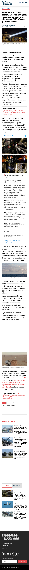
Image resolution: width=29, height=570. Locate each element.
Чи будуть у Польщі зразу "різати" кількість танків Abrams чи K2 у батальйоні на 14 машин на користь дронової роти (20, 455)
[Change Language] (20, 2)
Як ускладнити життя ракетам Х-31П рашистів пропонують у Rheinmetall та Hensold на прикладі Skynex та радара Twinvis (20, 443)
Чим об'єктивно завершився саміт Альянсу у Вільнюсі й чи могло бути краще (14, 396)
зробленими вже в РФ (18, 378)
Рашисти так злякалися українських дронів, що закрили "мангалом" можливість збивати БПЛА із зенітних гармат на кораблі (20, 431)
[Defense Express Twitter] (12, 554)
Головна (3, 8)
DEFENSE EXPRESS (8, 25)
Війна (13, 403)
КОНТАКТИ (4, 548)
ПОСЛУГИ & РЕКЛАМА (7, 543)
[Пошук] (23, 2)
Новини (8, 8)
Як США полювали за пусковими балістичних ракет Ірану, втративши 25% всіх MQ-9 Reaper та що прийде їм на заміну (20, 506)
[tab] (7, 485)
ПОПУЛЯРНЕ (17, 485)
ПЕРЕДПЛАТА (5, 545)
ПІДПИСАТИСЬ (23, 561)
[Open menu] (26, 2)
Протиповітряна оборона (9, 405)
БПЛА (9, 403)
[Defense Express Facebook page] (4, 554)
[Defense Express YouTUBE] (8, 554)
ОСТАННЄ (7, 485)
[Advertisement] (14, 336)
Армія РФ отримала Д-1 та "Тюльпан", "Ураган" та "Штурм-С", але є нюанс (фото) (14, 111)
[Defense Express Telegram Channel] (17, 554)
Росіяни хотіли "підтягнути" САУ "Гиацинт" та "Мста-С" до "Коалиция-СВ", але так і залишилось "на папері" (20, 496)
